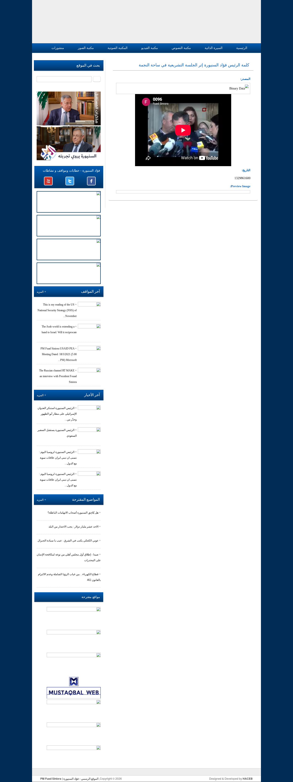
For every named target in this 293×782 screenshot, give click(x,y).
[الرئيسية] (246, 21)
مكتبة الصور (86, 48)
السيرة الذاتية (213, 48)
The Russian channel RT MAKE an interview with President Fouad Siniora (58, 376)
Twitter (70, 181)
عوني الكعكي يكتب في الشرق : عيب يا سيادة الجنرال (68, 540)
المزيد (40, 291)
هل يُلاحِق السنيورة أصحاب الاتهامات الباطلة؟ (73, 512)
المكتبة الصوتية (118, 48)
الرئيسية (241, 48)
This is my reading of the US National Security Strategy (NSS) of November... (57, 310)
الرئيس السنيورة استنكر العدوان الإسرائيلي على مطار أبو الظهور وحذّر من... (57, 413)
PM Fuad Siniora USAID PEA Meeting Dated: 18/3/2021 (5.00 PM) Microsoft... (59, 354)
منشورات (58, 48)
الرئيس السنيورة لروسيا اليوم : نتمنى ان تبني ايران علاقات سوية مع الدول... (58, 457)
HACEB (248, 779)
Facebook (91, 181)
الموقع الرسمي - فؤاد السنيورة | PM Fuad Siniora (69, 779)
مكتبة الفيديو (149, 48)
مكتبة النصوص (181, 48)
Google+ (48, 181)
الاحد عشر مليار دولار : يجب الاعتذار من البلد (73, 526)
